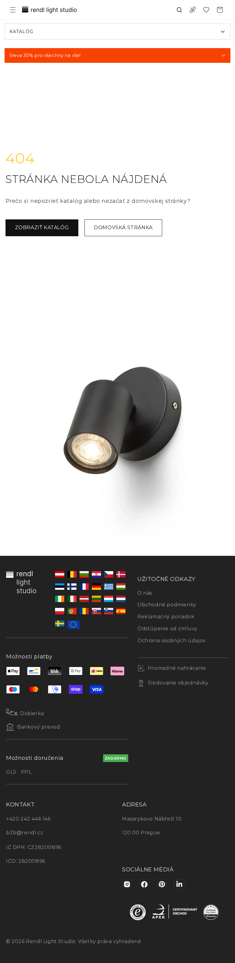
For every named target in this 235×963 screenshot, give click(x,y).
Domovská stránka (123, 227)
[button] (13, 10)
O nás (144, 593)
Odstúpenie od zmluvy (167, 628)
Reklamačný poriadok (165, 617)
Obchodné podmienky (166, 605)
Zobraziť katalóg (42, 227)
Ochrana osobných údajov (171, 640)
